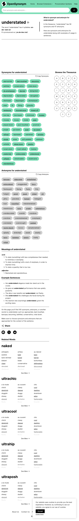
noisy (19, 208)
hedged (27, 199)
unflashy (6, 159)
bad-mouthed (22, 81)
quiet (27, 130)
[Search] (74, 10)
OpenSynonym (16, 4)
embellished (31, 179)
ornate (28, 208)
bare (35, 355)
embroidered (8, 184)
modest (41, 115)
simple (5, 139)
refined (6, 134)
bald (19, 355)
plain (35, 120)
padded (33, 223)
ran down (36, 130)
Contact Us (25, 512)
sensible (40, 134)
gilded (34, 194)
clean (3, 363)
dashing (37, 390)
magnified (15, 204)
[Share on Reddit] (15, 332)
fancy (34, 184)
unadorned (7, 154)
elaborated (18, 179)
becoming (35, 81)
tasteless (15, 237)
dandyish (5, 390)
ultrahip (8, 444)
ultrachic (9, 378)
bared (20, 358)
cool (35, 387)
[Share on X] (9, 332)
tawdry (26, 237)
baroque (6, 179)
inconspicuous (21, 110)
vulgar (5, 242)
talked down (18, 144)
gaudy (25, 194)
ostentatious (40, 208)
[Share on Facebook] (3, 332)
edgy (36, 396)
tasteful (30, 144)
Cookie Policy (40, 514)
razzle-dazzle (8, 228)
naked (7, 346)
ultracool (9, 411)
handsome (7, 110)
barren (36, 358)
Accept (40, 511)
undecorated (20, 154)
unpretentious (8, 164)
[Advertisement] (39, 55)
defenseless (38, 363)
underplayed (34, 154)
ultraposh (10, 477)
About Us (15, 512)
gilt (42, 194)
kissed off (34, 110)
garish (15, 194)
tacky (5, 237)
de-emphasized (9, 91)
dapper (20, 390)
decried (22, 91)
